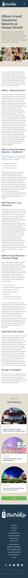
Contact (14, 557)
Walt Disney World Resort (14, 547)
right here (10, 144)
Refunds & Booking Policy (8, 573)
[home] (9, 3)
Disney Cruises (14, 541)
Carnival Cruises (14, 538)
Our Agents (14, 528)
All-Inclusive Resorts (14, 533)
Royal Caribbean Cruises (14, 549)
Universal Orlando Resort (14, 552)
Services (14, 530)
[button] (24, 3)
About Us (14, 525)
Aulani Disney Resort (14, 535)
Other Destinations (14, 554)
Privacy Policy (19, 573)
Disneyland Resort (14, 544)
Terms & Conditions (18, 570)
